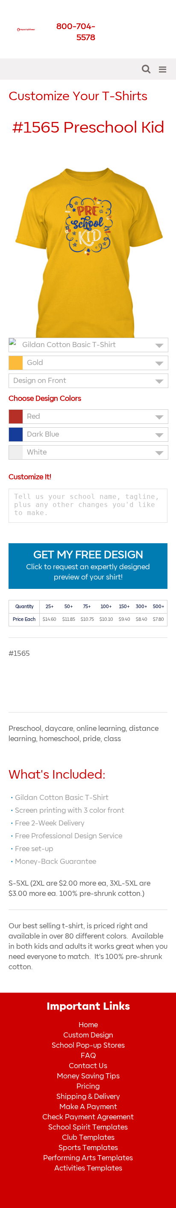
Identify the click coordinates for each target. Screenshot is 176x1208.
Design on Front (39, 380)
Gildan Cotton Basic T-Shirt (69, 345)
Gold (35, 362)
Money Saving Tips (88, 1076)
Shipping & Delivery (88, 1096)
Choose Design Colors (45, 398)
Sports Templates (88, 1147)
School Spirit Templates (88, 1127)
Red (33, 416)
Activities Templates (88, 1168)
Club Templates (88, 1137)
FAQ (88, 1055)
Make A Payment (88, 1107)
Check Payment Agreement (88, 1117)
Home (88, 1025)
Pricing (88, 1086)
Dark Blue (43, 434)
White (37, 452)
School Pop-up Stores (88, 1045)
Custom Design (88, 1035)
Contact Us (88, 1066)
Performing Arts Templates (88, 1158)
